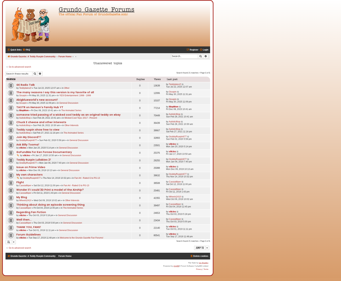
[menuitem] (26, 49)
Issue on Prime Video (30, 167)
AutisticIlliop (25, 118)
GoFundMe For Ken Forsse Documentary (44, 152)
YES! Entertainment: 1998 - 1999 (75, 95)
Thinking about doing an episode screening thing (50, 204)
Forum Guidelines (28, 234)
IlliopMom (24, 110)
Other (66, 88)
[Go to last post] (183, 84)
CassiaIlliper (25, 185)
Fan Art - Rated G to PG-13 (87, 178)
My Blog (21, 197)
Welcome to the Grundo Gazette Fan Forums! (81, 238)
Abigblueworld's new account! (37, 100)
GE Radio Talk (25, 85)
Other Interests (71, 125)
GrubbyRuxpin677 (28, 140)
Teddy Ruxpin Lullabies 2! (33, 159)
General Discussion (68, 103)
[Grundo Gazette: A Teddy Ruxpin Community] (31, 25)
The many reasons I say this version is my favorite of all (55, 92)
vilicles (22, 148)
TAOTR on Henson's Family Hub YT (39, 107)
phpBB (176, 266)
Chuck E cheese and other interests (41, 122)
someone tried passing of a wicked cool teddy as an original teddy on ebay (68, 114)
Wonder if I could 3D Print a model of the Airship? (50, 190)
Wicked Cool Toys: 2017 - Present (80, 118)
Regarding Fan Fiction (31, 212)
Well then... (24, 219)
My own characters (29, 174)
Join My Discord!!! (28, 137)
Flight (20, 182)
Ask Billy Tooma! (27, 144)
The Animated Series (71, 110)
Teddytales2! (25, 88)
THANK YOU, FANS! (28, 227)
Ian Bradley (203, 263)
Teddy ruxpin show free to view (37, 129)
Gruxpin (23, 95)
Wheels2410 (25, 200)
